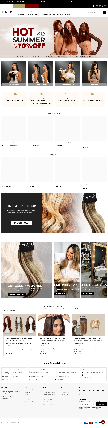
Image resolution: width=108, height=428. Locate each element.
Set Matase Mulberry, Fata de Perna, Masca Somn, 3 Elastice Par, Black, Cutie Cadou (93, 143)
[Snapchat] (98, 390)
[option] (13, 131)
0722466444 (8, 379)
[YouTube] (103, 2)
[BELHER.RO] (13, 73)
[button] (1, 168)
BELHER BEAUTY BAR (32, 6)
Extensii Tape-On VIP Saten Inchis (40, 142)
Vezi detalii (9, 353)
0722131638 (34, 379)
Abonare (101, 404)
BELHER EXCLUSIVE (19, 6)
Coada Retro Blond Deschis (67, 184)
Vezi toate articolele (9, 310)
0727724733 (61, 379)
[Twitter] (79, 394)
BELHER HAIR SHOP (6, 6)
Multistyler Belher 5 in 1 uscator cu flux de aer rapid (94, 185)
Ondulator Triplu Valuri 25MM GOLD (67, 142)
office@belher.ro (6, 398)
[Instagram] (101, 2)
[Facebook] (98, 2)
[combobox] (94, 12)
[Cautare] (96, 12)
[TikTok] (106, 2)
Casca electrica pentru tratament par (40, 184)
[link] (15, 99)
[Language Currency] (105, 6)
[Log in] (90, 6)
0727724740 (87, 378)
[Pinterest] (89, 390)
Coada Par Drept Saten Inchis (14, 184)
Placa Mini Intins (13, 142)
